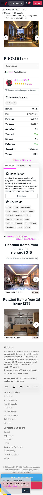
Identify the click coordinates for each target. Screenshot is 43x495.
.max (8, 103)
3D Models (8, 396)
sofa (8, 211)
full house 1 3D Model (12, 338)
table (27, 219)
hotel (20, 227)
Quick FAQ (8, 439)
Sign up (37, 3)
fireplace (19, 215)
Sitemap (28, 472)
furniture (10, 219)
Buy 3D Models (12, 392)
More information (10, 486)
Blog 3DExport (10, 419)
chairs (30, 211)
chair (28, 215)
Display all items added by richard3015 (21, 258)
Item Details (9, 166)
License (7, 443)
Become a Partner (11, 415)
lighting (10, 215)
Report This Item (23, 160)
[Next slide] (37, 37)
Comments (21, 166)
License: (10, 72)
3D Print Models (10, 400)
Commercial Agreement (13, 447)
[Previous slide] (6, 37)
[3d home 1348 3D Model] (21, 277)
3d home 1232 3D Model (17, 236)
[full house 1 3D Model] (21, 322)
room (16, 207)
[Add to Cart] (31, 287)
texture (19, 219)
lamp (8, 223)
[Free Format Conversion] (14, 103)
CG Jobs (7, 423)
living (9, 207)
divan (23, 211)
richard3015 (21, 80)
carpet (33, 223)
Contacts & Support (14, 427)
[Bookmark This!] (36, 287)
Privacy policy (9, 451)
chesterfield (25, 207)
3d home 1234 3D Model (26, 239)
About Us (8, 347)
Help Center (8, 435)
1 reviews (29, 84)
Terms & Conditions (11, 454)
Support (7, 432)
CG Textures (9, 408)
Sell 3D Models (10, 411)
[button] (36, 279)
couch (15, 211)
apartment (18, 223)
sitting (27, 227)
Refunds (7, 458)
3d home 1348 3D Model (13, 292)
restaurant (11, 227)
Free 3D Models (10, 404)
